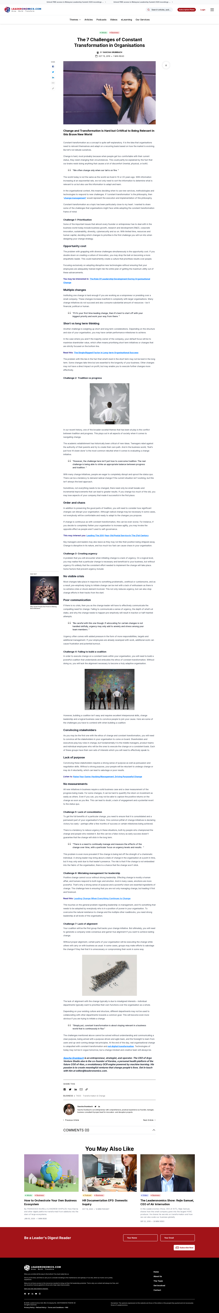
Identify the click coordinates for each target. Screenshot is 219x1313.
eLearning (126, 19)
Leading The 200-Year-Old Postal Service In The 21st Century (117, 535)
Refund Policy (41, 1307)
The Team (158, 1281)
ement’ (82, 198)
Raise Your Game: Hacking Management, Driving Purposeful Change (107, 776)
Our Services (143, 19)
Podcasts (101, 19)
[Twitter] (29, 1294)
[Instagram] (40, 1294)
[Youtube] (36, 1294)
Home (156, 1272)
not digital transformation (121, 1046)
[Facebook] (25, 1294)
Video (145, 1195)
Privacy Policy (29, 1307)
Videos (113, 19)
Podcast (88, 1195)
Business (115, 33)
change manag (71, 198)
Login (202, 10)
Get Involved (159, 1285)
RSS (66, 1307)
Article (104, 33)
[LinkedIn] (32, 1294)
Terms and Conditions (56, 1307)
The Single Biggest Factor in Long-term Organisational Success (106, 352)
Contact (157, 1290)
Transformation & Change (94, 1096)
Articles (89, 19)
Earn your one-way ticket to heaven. (36, 1288)
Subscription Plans (186, 10)
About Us (158, 1276)
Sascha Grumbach (112, 52)
